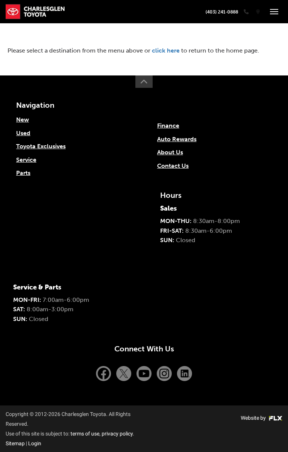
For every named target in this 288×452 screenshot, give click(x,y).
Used (23, 133)
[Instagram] (165, 373)
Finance (168, 125)
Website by (254, 418)
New (22, 119)
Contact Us (173, 165)
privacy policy (117, 434)
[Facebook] (104, 373)
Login (34, 443)
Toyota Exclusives (41, 146)
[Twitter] (124, 373)
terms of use (84, 434)
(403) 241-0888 (222, 12)
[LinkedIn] (184, 373)
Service (26, 159)
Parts (23, 172)
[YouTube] (145, 373)
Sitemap (15, 443)
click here (166, 50)
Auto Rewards (176, 139)
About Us (170, 152)
